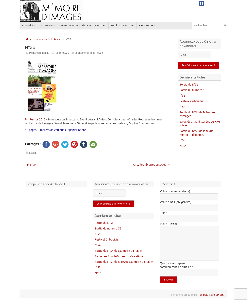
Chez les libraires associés (150, 165)
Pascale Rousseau (39, 52)
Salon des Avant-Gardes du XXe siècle (119, 256)
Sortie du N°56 (189, 84)
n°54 (182, 107)
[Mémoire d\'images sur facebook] (201, 3)
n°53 (182, 140)
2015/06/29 (62, 52)
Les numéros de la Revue (47, 39)
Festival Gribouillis (191, 101)
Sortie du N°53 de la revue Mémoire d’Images (196, 133)
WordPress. (217, 294)
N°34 (33, 165)
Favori (32, 152)
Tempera (203, 294)
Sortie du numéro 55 (193, 90)
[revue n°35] (42, 113)
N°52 (183, 146)
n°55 (182, 95)
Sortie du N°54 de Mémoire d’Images (118, 251)
